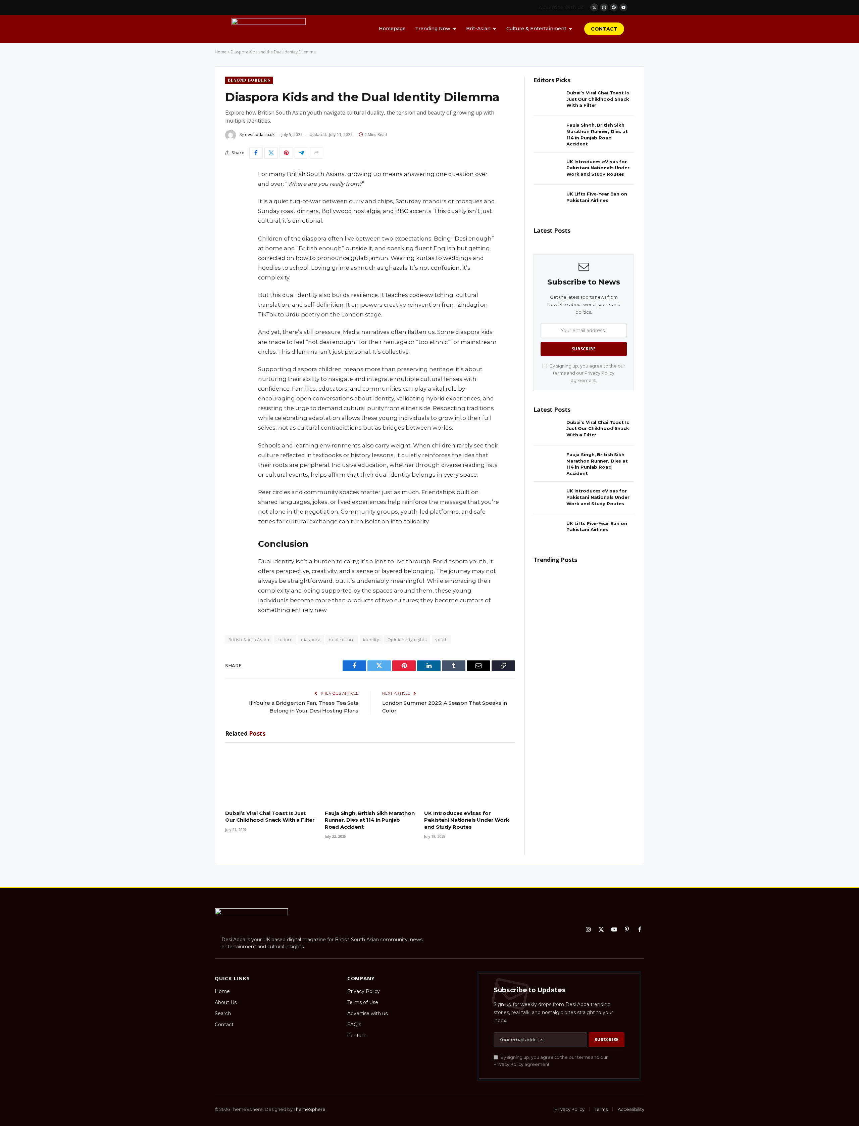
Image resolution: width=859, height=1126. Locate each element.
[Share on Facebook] (256, 153)
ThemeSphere (309, 1109)
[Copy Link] (232, 277)
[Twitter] (232, 208)
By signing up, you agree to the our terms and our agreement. (587, 373)
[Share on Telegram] (301, 153)
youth (441, 640)
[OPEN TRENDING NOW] (454, 28)
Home (220, 52)
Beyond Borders (249, 80)
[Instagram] (604, 7)
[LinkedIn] (232, 225)
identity (371, 640)
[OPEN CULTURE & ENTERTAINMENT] (570, 28)
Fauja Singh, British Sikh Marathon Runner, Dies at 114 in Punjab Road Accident (370, 820)
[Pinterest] (614, 7)
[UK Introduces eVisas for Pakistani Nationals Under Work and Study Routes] (469, 776)
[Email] (232, 260)
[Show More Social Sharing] (316, 153)
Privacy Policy (599, 373)
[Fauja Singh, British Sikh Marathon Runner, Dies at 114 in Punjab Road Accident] (370, 776)
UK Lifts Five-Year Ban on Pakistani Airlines (596, 197)
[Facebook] (232, 191)
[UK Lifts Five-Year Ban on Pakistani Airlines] (548, 201)
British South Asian (249, 640)
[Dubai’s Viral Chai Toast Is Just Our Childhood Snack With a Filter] (270, 776)
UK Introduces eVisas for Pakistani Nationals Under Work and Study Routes (466, 820)
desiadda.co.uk (259, 134)
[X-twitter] (594, 7)
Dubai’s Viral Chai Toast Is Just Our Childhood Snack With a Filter (270, 816)
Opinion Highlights (407, 640)
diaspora (310, 640)
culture (285, 640)
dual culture (342, 640)
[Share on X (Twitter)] (271, 153)
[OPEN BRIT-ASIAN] (494, 28)
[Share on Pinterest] (286, 153)
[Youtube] (623, 7)
